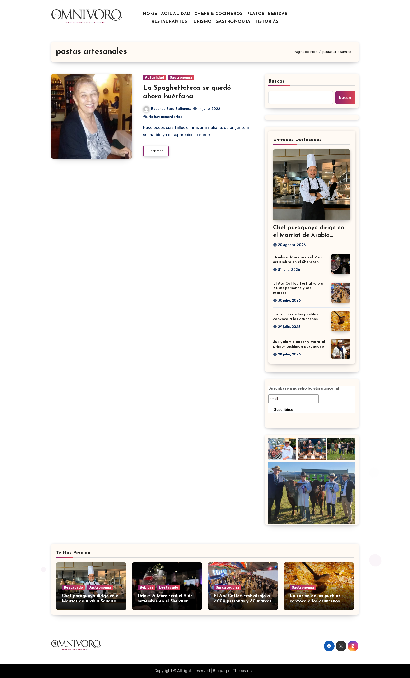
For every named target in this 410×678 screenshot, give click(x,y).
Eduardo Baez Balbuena (171, 109)
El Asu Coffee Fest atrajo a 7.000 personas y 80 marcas (298, 288)
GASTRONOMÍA (233, 22)
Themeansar (244, 671)
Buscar (276, 81)
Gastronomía (181, 77)
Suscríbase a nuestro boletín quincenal (303, 388)
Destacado (73, 587)
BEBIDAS (277, 14)
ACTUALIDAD (176, 14)
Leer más (155, 151)
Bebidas (147, 587)
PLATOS (255, 14)
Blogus (219, 671)
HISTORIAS (266, 22)
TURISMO (201, 22)
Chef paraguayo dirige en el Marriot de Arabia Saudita (308, 235)
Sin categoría (227, 587)
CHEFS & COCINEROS (218, 14)
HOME (150, 14)
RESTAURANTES (169, 22)
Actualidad (154, 77)
